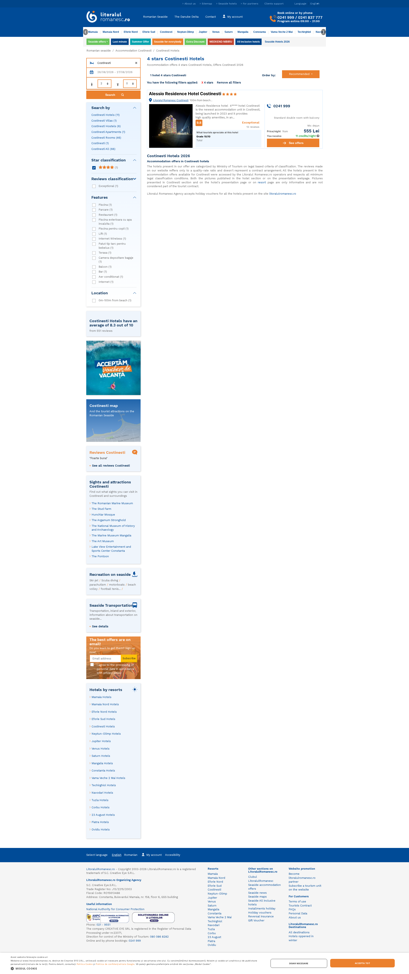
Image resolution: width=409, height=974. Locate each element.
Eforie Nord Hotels (104, 711)
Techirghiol (304, 31)
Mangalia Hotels (102, 763)
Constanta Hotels (103, 770)
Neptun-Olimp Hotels (106, 733)
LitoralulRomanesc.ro (100, 869)
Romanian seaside (98, 50)
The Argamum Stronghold (109, 520)
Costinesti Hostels (106, 126)
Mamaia (93, 31)
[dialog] (204, 963)
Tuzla (211, 929)
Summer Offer (140, 41)
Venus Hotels (100, 748)
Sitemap (207, 3)
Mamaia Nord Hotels (105, 704)
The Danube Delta (186, 16)
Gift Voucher (256, 920)
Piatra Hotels (100, 822)
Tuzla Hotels (100, 800)
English (116, 854)
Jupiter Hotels (101, 741)
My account (235, 16)
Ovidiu (212, 945)
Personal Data (298, 913)
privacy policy (112, 672)
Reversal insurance (261, 916)
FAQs (292, 909)
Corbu (212, 933)
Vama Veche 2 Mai (282, 31)
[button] (136, 968)
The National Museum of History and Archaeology (113, 528)
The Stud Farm (101, 508)
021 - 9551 (103, 924)
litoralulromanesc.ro (282, 193)
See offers (296, 143)
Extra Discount (195, 41)
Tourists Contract (300, 905)
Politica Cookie (85, 964)
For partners (250, 3)
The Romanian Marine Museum (112, 503)
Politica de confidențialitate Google (115, 964)
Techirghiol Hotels (104, 785)
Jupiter (203, 31)
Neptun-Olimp (185, 31)
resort (262, 182)
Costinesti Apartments (108, 132)
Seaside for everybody (167, 41)
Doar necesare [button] (298, 963)
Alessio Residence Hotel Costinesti (185, 93)
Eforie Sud (149, 31)
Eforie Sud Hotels (103, 719)
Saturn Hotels (101, 755)
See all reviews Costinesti (111, 465)
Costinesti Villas (104, 120)
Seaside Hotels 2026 (277, 41)
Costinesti (166, 31)
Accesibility (172, 854)
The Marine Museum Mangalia (111, 535)
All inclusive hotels (248, 41)
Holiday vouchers (259, 912)
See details (100, 626)
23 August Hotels (103, 814)
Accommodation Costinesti (133, 50)
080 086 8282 (159, 936)
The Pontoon (100, 556)
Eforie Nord (131, 31)
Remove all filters (229, 82)
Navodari (213, 925)
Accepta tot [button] (362, 963)
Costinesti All (103, 149)
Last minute (120, 41)
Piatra (211, 941)
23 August (214, 937)
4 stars (207, 82)
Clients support (274, 3)
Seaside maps (257, 896)
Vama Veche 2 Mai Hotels (108, 778)
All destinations (299, 932)
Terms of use (297, 901)
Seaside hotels (227, 3)
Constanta (259, 31)
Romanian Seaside (155, 16)
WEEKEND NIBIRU (220, 41)
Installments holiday (261, 908)
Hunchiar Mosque (103, 514)
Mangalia (243, 31)
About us (190, 3)
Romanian (130, 854)
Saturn (229, 31)
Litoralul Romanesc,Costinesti (171, 100)
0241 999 (285, 17)
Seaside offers (97, 41)
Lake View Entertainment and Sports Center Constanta (111, 548)
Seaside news (257, 892)
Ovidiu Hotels (101, 829)
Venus (216, 31)
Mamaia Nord (111, 31)
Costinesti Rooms (106, 137)
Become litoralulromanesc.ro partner (302, 877)
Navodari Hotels (102, 792)
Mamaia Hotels (101, 697)
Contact (210, 16)
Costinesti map (103, 405)
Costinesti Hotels (105, 114)
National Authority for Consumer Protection (115, 909)
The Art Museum (103, 541)
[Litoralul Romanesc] (108, 17)
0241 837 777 (310, 17)
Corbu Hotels (100, 807)
